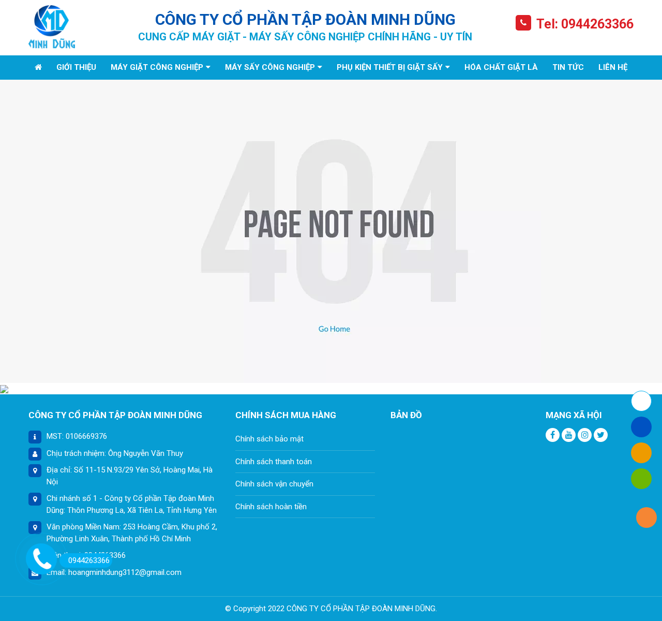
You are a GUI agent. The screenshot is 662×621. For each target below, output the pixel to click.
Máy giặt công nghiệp (157, 67)
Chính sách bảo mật (269, 438)
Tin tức (568, 67)
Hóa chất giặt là (501, 67)
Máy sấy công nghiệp (270, 67)
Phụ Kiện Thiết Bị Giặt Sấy (390, 67)
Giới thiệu (76, 67)
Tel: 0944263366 (585, 24)
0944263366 (89, 560)
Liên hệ (612, 67)
